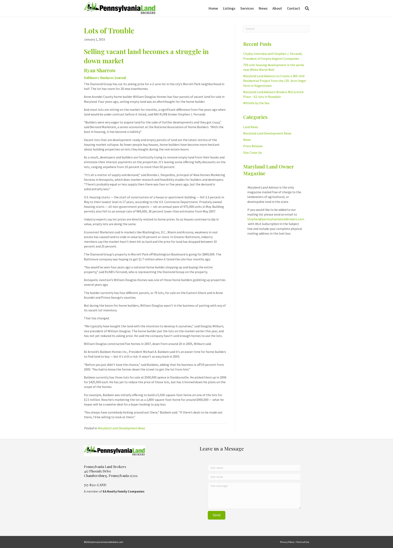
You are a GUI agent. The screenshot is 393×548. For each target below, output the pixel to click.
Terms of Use (302, 541)
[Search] (306, 8)
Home (213, 8)
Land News (250, 127)
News (263, 8)
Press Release (253, 146)
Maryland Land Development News (121, 428)
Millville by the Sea (256, 103)
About (277, 8)
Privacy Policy (287, 541)
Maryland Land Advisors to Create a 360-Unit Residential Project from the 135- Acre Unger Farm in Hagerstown (274, 80)
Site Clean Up (252, 152)
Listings (229, 8)
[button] (216, 515)
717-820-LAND (95, 485)
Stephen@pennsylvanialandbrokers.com (275, 219)
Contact (293, 8)
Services (247, 8)
